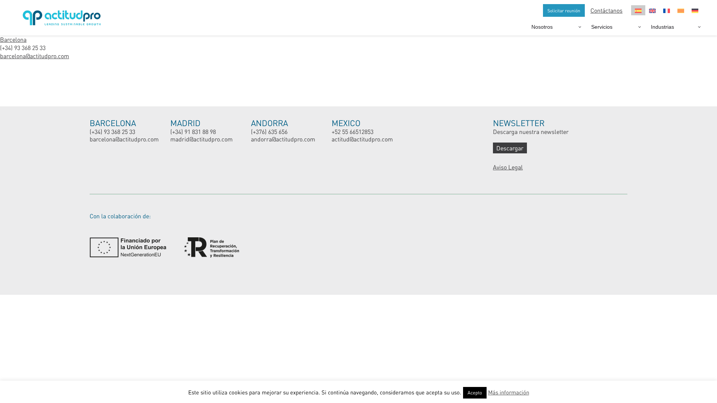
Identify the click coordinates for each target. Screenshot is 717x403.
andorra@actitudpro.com (283, 139)
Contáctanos (606, 10)
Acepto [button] (475, 393)
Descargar (510, 147)
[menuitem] (638, 10)
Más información (508, 392)
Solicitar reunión (563, 10)
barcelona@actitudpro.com (34, 55)
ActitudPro (63, 15)
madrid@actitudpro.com (201, 139)
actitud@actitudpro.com (362, 139)
